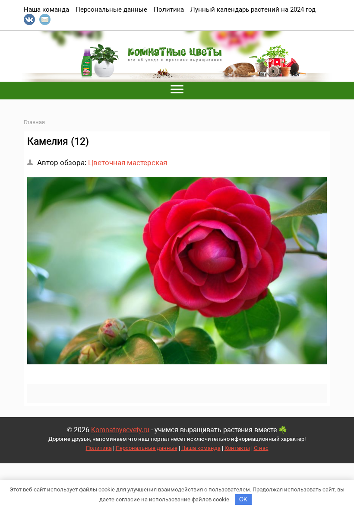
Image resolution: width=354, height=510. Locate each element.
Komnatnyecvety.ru (120, 430)
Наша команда (201, 448)
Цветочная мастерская (127, 162)
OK (243, 499)
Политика (99, 448)
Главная (34, 122)
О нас (261, 448)
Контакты (237, 448)
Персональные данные (146, 448)
